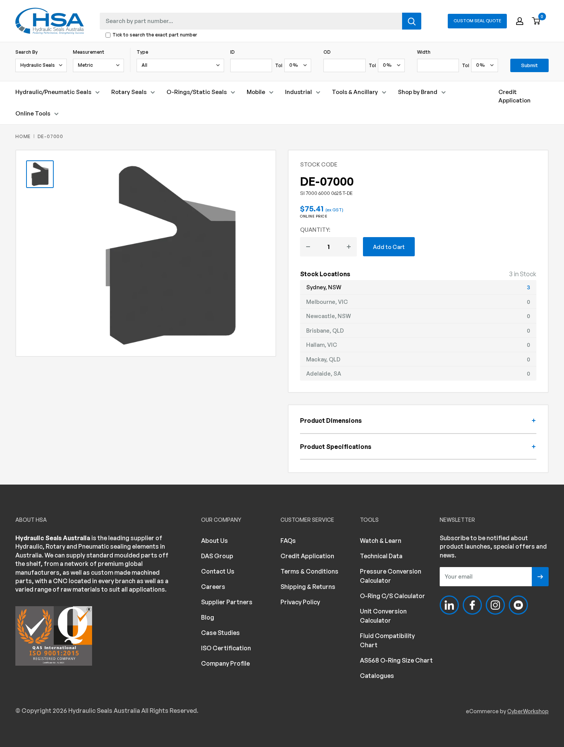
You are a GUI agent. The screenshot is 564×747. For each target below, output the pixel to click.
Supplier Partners (226, 602)
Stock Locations (325, 274)
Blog (207, 617)
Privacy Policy (300, 602)
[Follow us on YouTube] (518, 605)
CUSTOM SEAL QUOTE (477, 20)
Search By (26, 52)
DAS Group (217, 556)
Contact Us (217, 571)
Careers (213, 586)
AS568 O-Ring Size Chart (396, 660)
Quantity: (315, 229)
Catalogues (377, 675)
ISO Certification (226, 648)
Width (423, 52)
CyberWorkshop (528, 711)
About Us (214, 540)
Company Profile (225, 663)
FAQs (288, 540)
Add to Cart (389, 246)
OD (327, 52)
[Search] (411, 21)
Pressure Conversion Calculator (390, 575)
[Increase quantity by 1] (349, 246)
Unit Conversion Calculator (383, 615)
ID (232, 52)
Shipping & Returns (307, 586)
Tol (278, 65)
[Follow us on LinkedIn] (449, 605)
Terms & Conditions (309, 571)
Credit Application (514, 96)
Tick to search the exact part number (154, 35)
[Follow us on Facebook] (472, 605)
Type (142, 52)
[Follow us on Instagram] (495, 605)
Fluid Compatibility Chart (387, 640)
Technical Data (381, 556)
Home (23, 136)
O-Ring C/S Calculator (392, 596)
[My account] (519, 21)
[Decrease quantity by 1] (308, 246)
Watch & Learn (380, 540)
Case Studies (220, 633)
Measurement (88, 52)
